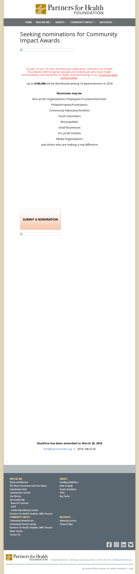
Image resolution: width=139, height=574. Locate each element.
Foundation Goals (18, 489)
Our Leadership (17, 499)
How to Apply (66, 485)
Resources (106, 22)
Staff (13, 506)
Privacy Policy (66, 524)
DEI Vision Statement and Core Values (28, 485)
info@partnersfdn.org (122, 560)
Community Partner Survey (23, 524)
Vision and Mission (19, 482)
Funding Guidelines (69, 482)
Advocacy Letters (68, 520)
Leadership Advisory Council (24, 510)
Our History (15, 496)
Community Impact (82, 22)
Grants (60, 22)
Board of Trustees (20, 503)
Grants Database (68, 489)
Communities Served (20, 492)
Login (130, 568)
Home (28, 22)
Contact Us (15, 534)
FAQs (62, 492)
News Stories (16, 531)
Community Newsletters (22, 520)
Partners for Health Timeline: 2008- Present (31, 513)
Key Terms (65, 496)
